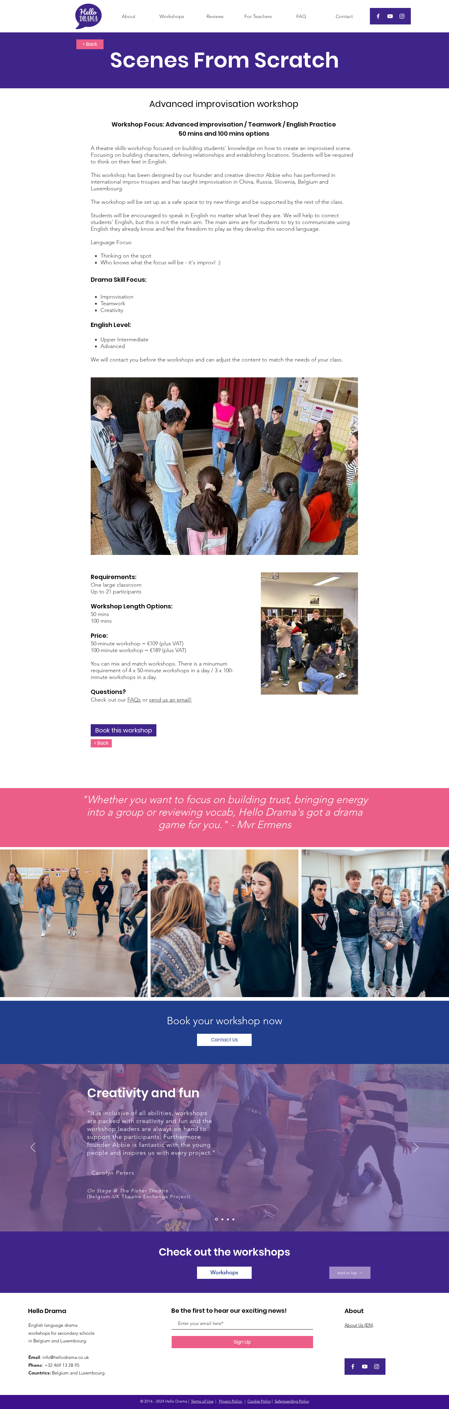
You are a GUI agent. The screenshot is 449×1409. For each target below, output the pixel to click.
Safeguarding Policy (292, 1401)
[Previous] (33, 1148)
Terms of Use (202, 1401)
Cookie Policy (259, 1401)
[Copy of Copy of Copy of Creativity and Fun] (233, 1219)
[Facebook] (378, 16)
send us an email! (170, 699)
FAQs (134, 699)
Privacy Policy (231, 1401)
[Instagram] (402, 16)
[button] (224, 1040)
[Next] (416, 1148)
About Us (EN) (359, 1325)
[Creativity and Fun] (216, 1219)
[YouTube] (390, 16)
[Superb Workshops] (222, 1219)
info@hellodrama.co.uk (65, 1357)
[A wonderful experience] (228, 1219)
